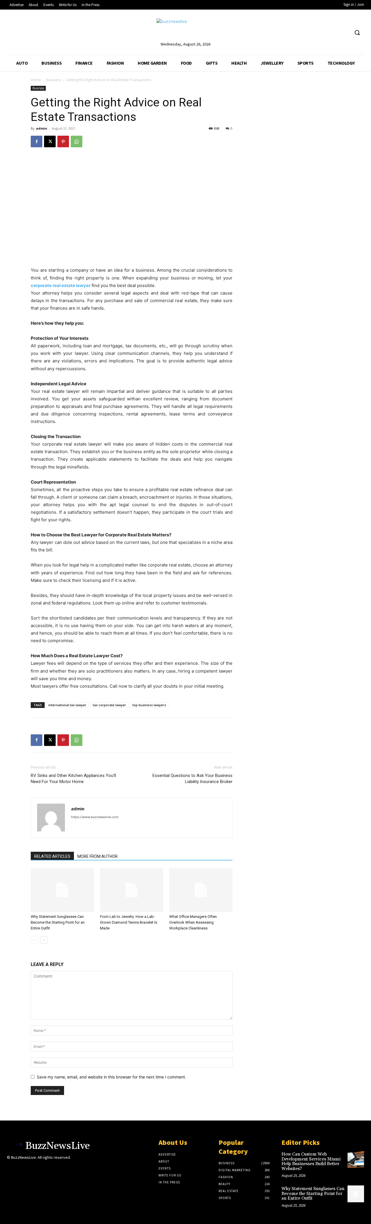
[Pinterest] (63, 141)
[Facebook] (36, 141)
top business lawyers (149, 705)
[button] (357, 32)
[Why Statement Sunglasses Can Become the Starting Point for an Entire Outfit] (62, 890)
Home (36, 79)
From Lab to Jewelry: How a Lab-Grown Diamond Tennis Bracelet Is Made (128, 922)
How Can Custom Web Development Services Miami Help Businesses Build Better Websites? (311, 1162)
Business (53, 79)
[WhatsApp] (76, 141)
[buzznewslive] (185, 29)
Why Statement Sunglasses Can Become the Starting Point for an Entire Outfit (58, 922)
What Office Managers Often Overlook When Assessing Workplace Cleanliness (193, 922)
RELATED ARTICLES (52, 856)
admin (41, 128)
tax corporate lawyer (109, 705)
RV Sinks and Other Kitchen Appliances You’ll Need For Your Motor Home (73, 778)
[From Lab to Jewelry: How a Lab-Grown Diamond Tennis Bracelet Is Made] (131, 890)
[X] (50, 141)
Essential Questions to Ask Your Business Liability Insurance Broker (192, 778)
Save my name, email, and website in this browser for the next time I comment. (111, 1076)
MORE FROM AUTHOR (97, 856)
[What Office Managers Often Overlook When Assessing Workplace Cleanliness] (200, 890)
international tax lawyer (67, 705)
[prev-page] (34, 939)
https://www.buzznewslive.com (95, 817)
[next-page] (43, 939)
